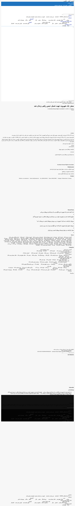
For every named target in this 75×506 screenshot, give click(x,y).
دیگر (36, 20)
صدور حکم (50, 241)
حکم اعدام (31, 239)
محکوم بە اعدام (45, 23)
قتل (20, 241)
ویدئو (38, 245)
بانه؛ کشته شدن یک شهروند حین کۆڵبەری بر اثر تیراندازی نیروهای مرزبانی (57, 212)
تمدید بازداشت (39, 239)
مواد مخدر (68, 245)
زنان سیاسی (24, 240)
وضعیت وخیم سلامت (46, 245)
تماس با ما (65, 5)
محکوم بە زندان (38, 23)
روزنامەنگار (44, 20)
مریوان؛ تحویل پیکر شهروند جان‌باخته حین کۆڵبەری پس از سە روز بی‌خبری (57, 225)
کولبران (30, 22)
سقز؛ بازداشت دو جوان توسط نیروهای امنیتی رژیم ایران (61, 230)
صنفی (44, 241)
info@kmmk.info (70, 407)
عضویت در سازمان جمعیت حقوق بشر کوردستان (35, 16)
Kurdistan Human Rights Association (56, 108)
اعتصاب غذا (29, 237)
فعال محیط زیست (51, 20)
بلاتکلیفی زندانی (24, 238)
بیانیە (11, 238)
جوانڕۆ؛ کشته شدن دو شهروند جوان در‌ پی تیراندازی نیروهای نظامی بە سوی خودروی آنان (53, 216)
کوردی (72, 1)
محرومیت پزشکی (67, 243)
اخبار (73, 103)
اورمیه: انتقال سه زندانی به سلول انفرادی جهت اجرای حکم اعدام (62, 169)
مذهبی (39, 20)
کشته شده (62, 242)
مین (53, 245)
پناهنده (64, 239)
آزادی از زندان (67, 237)
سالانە (26, 20)
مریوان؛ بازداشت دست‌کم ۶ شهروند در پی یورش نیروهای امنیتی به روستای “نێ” (55, 221)
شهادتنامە (64, 25)
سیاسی (67, 20)
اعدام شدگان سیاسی (63, 23)
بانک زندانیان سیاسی (46, 22)
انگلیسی (65, 1)
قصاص (56, 23)
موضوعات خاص (21, 20)
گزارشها (31, 19)
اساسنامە (57, 16)
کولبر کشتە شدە (26, 23)
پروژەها (69, 239)
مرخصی (19, 243)
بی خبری (17, 238)
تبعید (59, 239)
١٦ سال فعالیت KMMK (64, 16)
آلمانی (69, 1)
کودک (56, 242)
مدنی (64, 19)
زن (35, 240)
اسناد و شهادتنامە (68, 24)
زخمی (40, 240)
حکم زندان (24, 239)
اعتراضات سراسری (38, 237)
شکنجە (63, 241)
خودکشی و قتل (9, 239)
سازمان (69, 5)
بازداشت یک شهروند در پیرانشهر (68, 171)
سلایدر (8, 240)
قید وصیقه (8, 241)
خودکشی (17, 239)
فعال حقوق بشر (60, 20)
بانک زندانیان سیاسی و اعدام (66, 21)
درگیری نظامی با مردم (66, 240)
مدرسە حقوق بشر (39, 243)
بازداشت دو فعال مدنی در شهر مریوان (66, 149)
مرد (14, 243)
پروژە (6, 238)
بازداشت (69, 17)
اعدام (22, 237)
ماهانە (30, 20)
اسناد (68, 25)
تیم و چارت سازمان (58, 5)
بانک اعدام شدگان (65, 22)
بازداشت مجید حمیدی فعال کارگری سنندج (66, 173)
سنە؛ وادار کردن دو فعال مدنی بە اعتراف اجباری (64, 154)
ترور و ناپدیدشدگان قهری (50, 239)
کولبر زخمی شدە (18, 23)
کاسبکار (12, 23)
